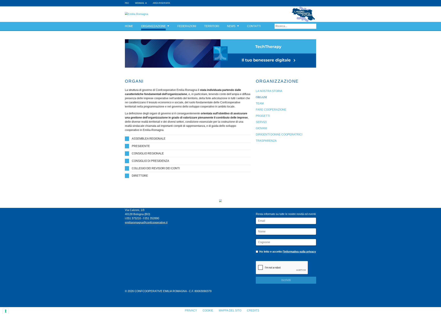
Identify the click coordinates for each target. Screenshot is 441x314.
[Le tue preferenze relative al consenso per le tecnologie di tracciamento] (6, 311)
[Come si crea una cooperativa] (220, 53)
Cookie (208, 310)
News (231, 26)
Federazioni (186, 26)
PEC (127, 3)
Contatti (254, 26)
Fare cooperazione (271, 109)
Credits (253, 310)
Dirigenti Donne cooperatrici (279, 134)
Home (129, 26)
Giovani (261, 128)
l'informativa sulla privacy (299, 251)
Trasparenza (266, 140)
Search (313, 26)
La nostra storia (269, 91)
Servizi (261, 122)
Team (260, 103)
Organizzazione (153, 26)
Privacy (191, 310)
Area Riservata (161, 3)
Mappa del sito (230, 310)
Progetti (263, 115)
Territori (211, 26)
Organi (261, 97)
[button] (168, 26)
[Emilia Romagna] (136, 13)
